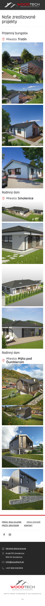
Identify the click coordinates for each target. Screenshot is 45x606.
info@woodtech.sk (15, 562)
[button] (3, 5)
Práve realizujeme (12, 522)
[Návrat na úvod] (22, 5)
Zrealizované (33, 522)
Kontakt (28, 525)
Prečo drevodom (10, 525)
